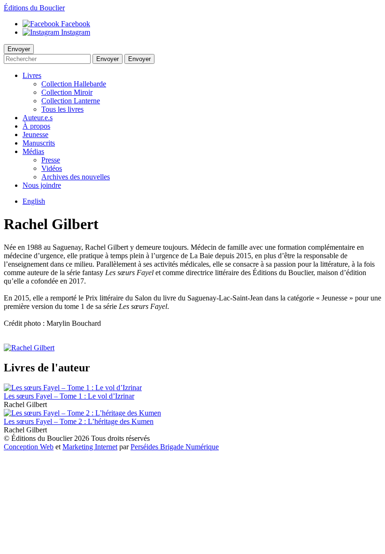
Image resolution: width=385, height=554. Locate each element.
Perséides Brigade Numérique (175, 447)
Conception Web (29, 447)
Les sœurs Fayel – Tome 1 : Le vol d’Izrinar (69, 396)
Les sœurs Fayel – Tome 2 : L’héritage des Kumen (79, 421)
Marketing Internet (89, 447)
